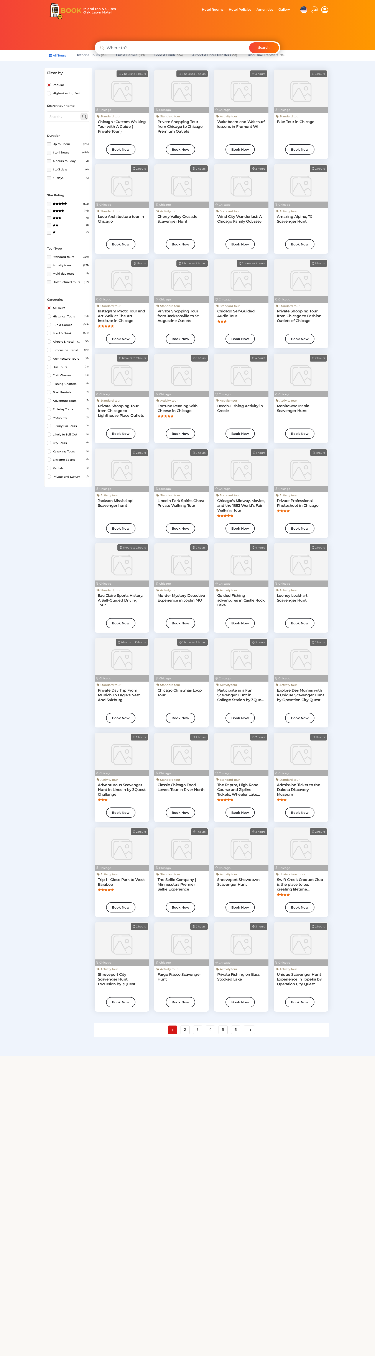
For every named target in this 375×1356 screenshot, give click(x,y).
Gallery (285, 9)
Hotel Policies (243, 9)
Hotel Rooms (218, 9)
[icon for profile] (324, 9)
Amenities (266, 9)
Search (264, 47)
